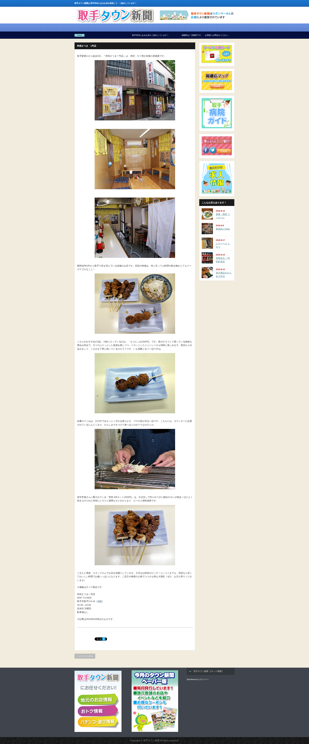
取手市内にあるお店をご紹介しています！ (114, 35)
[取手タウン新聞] (115, 22)
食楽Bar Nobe (223, 229)
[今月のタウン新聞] (154, 731)
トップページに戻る (85, 656)
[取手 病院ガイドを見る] (217, 128)
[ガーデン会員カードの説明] (217, 62)
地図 (99, 601)
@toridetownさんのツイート (198, 679)
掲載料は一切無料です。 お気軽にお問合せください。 (170, 35)
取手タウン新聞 (151, 740)
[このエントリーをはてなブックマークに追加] (103, 640)
